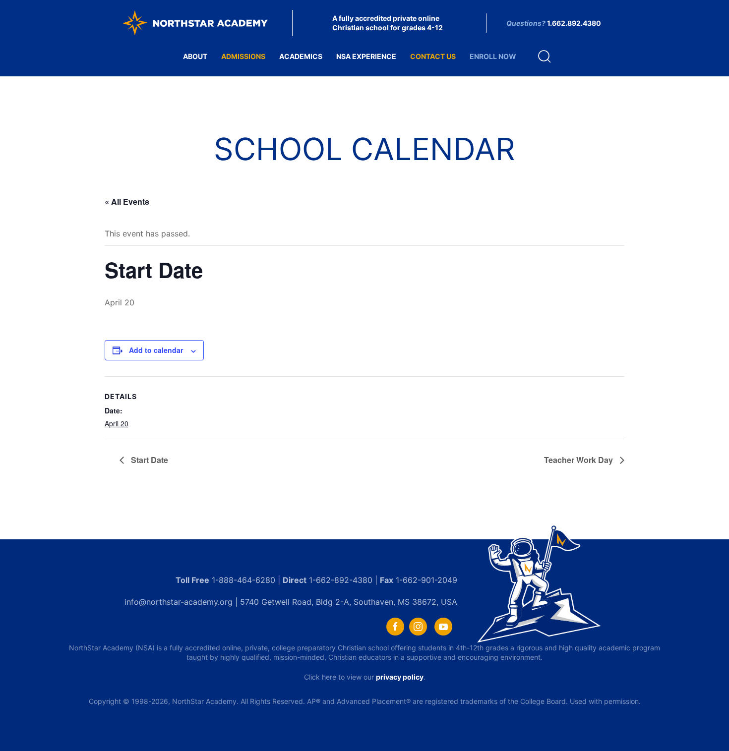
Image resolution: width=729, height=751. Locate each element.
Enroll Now (493, 56)
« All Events (127, 201)
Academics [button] (300, 56)
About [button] (195, 56)
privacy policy (400, 677)
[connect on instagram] (418, 626)
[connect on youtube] (443, 626)
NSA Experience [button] (366, 56)
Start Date (148, 459)
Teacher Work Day (579, 459)
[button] (544, 56)
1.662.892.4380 (574, 23)
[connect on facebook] (395, 626)
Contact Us (433, 56)
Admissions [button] (243, 56)
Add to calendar (156, 350)
